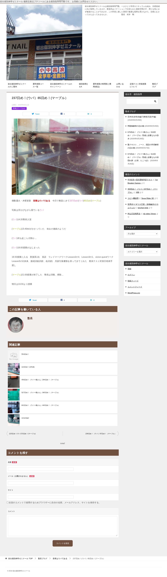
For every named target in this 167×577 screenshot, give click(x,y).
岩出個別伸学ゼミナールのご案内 (17, 85)
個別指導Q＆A (83, 85)
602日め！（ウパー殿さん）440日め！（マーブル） (41, 405)
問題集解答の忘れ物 (136, 126)
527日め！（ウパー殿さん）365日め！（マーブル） (41, 392)
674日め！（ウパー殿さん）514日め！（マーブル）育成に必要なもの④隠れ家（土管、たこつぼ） (143, 157)
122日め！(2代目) (28, 367)
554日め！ (25, 354)
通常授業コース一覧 (38, 85)
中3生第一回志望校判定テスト (140, 180)
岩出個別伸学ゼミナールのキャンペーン (61, 85)
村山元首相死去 (134, 214)
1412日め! (25, 418)
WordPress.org (134, 293)
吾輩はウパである (19, 108)
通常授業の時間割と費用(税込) (102, 85)
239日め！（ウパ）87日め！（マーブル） (100, 434)
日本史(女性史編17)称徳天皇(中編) (142, 117)
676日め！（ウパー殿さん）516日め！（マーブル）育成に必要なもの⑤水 (143, 135)
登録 (129, 269)
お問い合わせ (120, 85)
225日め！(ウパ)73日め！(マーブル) (22, 434)
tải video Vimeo (149, 214)
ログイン (131, 275)
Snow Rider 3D (147, 198)
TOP (20, 558)
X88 (137, 192)
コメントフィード (135, 287)
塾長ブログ (155, 85)
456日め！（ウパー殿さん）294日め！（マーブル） (41, 380)
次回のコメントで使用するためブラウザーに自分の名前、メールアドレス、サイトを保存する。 (55, 502)
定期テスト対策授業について (138, 85)
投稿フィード (133, 281)
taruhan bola (143, 208)
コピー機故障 (133, 198)
